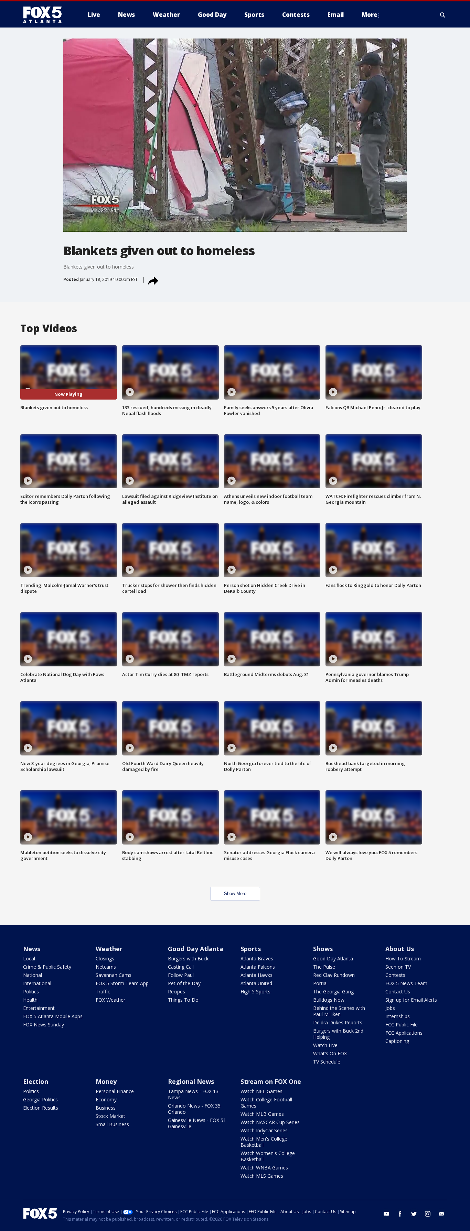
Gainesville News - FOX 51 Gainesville (197, 1123)
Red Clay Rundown (334, 975)
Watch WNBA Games (264, 1167)
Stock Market (110, 1116)
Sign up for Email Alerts (411, 999)
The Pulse (324, 966)
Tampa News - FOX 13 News (193, 1094)
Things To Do (183, 999)
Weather (109, 949)
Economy (106, 1099)
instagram (427, 1213)
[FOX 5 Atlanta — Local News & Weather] (45, 15)
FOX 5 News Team (406, 983)
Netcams (106, 966)
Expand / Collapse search (443, 15)
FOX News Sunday (43, 1024)
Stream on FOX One (271, 1081)
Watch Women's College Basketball (268, 1156)
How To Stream (403, 958)
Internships (397, 1016)
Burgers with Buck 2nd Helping (338, 1033)
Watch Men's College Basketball (264, 1141)
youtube (386, 1213)
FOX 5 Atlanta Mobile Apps (53, 1016)
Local (29, 958)
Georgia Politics (40, 1099)
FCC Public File (401, 1024)
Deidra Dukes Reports (337, 1022)
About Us (399, 949)
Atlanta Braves (257, 958)
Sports (251, 949)
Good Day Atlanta (195, 949)
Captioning (397, 1041)
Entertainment (39, 1008)
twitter (413, 1213)
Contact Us (397, 991)
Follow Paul (181, 975)
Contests (395, 975)
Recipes (176, 991)
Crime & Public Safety (47, 966)
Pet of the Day (184, 983)
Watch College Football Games (266, 1102)
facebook (400, 1213)
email (441, 1213)
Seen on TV (398, 966)
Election (35, 1081)
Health (30, 999)
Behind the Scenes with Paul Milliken (339, 1011)
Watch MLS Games (262, 1176)
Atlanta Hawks (257, 975)
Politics (31, 991)
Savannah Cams (113, 975)
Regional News (191, 1081)
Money (106, 1081)
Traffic (103, 991)
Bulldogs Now (328, 999)
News (31, 949)
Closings (105, 958)
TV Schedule (326, 1061)
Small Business (112, 1124)
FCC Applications (404, 1033)
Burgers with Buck (188, 958)
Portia (320, 983)
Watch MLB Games (262, 1114)
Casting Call (181, 966)
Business (106, 1107)
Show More (235, 893)
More (369, 15)
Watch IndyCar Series (264, 1130)
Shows (323, 949)
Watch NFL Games (261, 1091)
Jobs (390, 1008)
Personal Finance (115, 1091)
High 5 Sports (255, 991)
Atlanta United (256, 983)
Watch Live (325, 1045)
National (32, 975)
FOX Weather (110, 999)
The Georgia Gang (333, 991)
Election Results (40, 1107)
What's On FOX (330, 1053)
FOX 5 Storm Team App (122, 983)
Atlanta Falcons (258, 966)
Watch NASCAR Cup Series (270, 1122)
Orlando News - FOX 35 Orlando (194, 1108)
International (37, 983)
